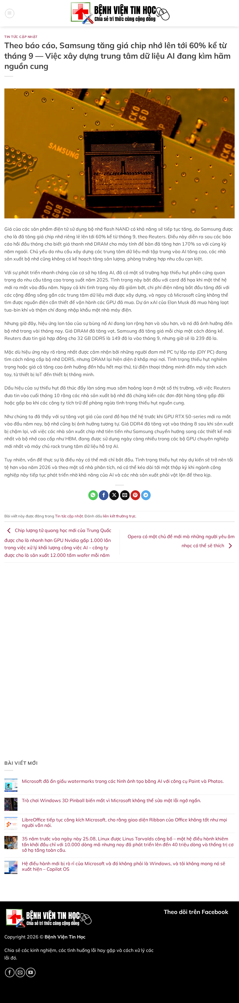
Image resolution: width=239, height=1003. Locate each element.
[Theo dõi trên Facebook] (10, 972)
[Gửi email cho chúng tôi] (20, 972)
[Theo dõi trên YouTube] (31, 972)
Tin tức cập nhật (21, 37)
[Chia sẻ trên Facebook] (103, 495)
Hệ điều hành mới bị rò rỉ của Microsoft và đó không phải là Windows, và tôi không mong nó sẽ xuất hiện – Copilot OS (123, 866)
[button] (9, 13)
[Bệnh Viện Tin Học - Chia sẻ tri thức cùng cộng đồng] (119, 13)
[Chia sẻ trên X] (114, 495)
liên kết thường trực (119, 516)
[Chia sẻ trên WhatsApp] (93, 495)
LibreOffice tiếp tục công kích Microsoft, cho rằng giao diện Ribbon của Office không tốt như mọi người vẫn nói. (124, 822)
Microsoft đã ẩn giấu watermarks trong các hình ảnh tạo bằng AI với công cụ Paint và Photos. (123, 781)
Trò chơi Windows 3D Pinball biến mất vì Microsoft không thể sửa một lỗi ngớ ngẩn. (111, 800)
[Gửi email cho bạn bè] (125, 495)
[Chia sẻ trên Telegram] (146, 495)
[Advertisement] (119, 612)
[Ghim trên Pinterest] (135, 495)
